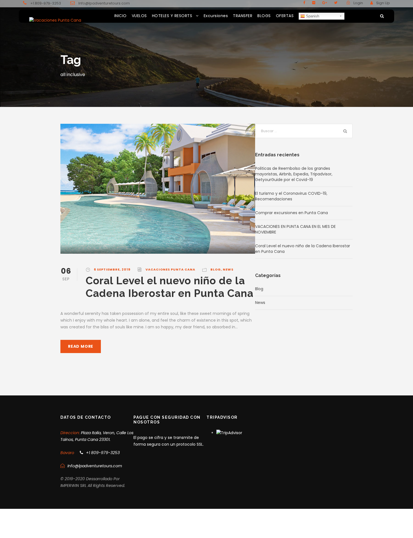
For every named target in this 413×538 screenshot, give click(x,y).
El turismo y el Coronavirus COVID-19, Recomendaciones (291, 196)
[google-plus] (324, 2)
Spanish (312, 16)
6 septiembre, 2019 (112, 269)
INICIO (120, 16)
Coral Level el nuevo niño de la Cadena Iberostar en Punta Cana (169, 286)
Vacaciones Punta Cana (170, 269)
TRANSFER (242, 16)
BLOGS (264, 16)
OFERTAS (285, 16)
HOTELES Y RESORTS (172, 16)
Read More (80, 346)
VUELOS (139, 16)
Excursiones (216, 16)
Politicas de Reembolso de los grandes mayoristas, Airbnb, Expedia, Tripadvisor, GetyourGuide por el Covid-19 (293, 174)
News (228, 269)
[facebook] (304, 2)
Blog (215, 269)
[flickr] (313, 2)
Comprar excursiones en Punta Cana (291, 213)
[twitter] (335, 2)
